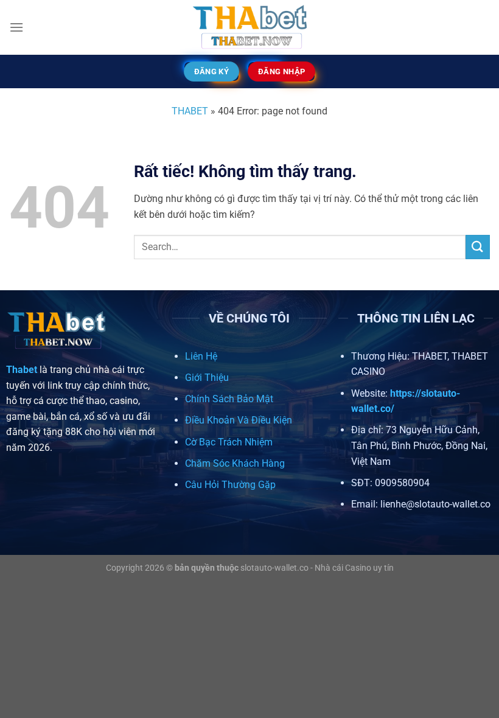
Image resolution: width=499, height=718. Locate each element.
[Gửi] (478, 247)
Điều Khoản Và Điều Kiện (238, 420)
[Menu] (16, 27)
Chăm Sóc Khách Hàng (235, 463)
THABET (190, 111)
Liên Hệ (201, 356)
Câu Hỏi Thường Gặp (230, 484)
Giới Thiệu (207, 377)
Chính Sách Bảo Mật (229, 399)
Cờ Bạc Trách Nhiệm (229, 442)
